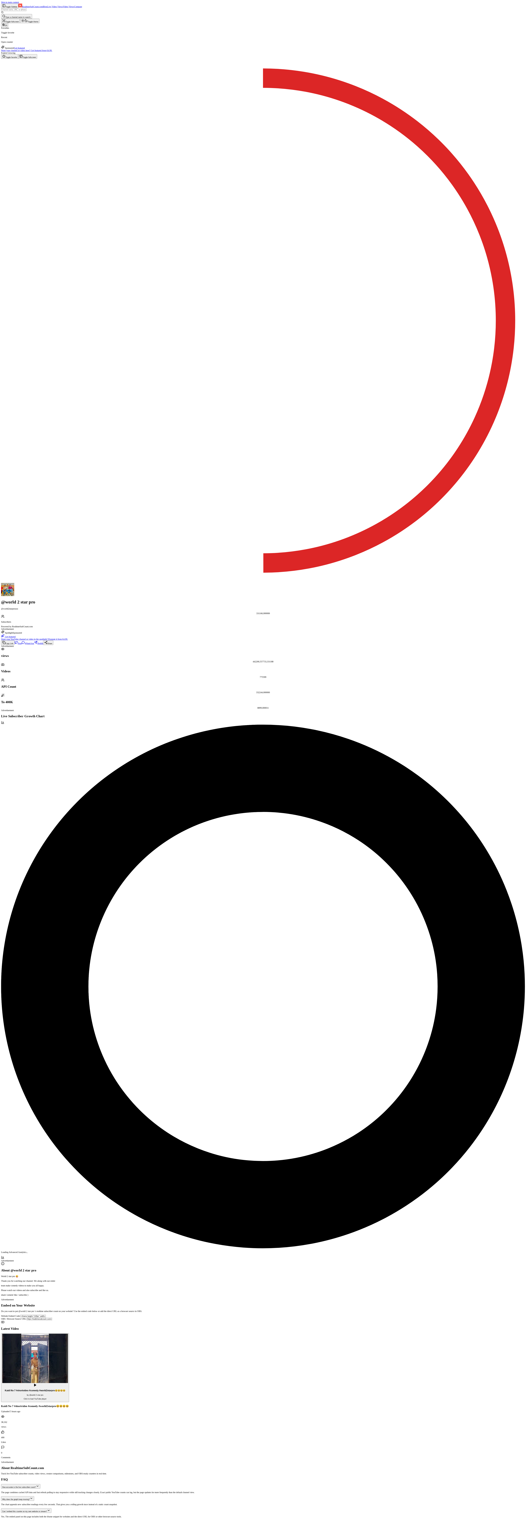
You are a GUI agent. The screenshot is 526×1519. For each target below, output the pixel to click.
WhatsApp (29, 643)
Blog (45, 6)
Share (50, 643)
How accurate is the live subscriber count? (19, 1487)
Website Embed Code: (10, 1316)
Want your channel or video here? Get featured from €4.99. (26, 50)
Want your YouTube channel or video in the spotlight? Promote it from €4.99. (34, 639)
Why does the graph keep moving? (16, 1499)
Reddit (40, 643)
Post (20, 643)
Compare (78, 6)
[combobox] (13, 9)
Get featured (19, 48)
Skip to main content (10, 2)
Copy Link (9, 643)
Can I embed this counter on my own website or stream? (24, 1511)
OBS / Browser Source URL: (14, 1319)
